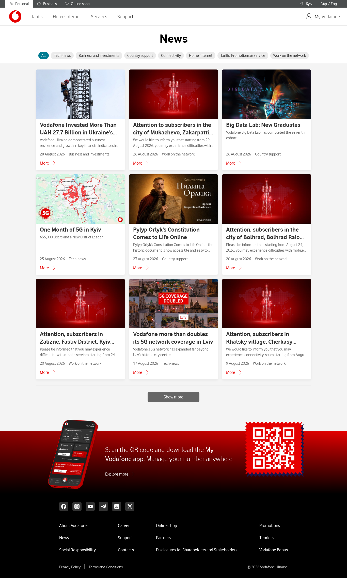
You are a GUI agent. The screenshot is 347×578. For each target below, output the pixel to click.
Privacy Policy (70, 567)
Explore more (116, 474)
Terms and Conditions (106, 567)
